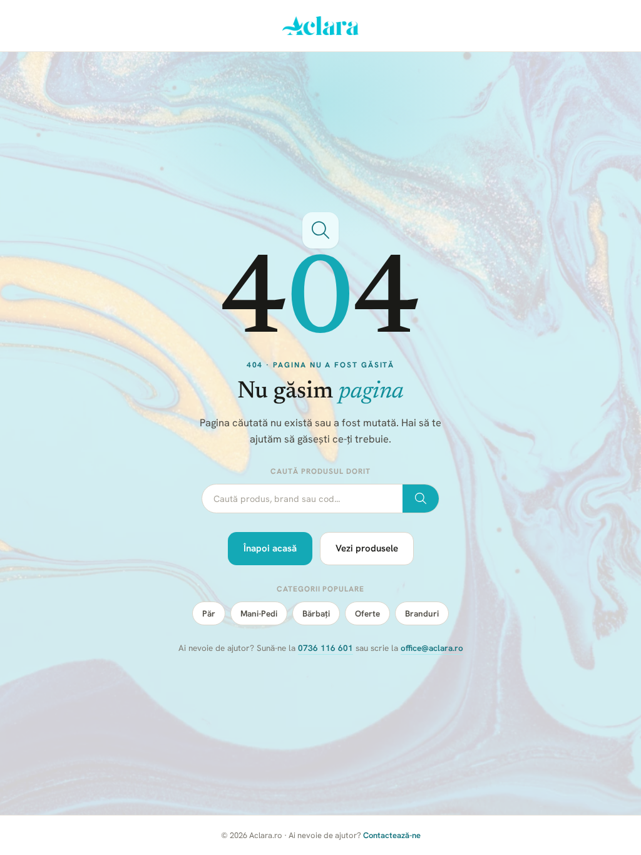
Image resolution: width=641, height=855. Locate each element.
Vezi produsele (367, 548)
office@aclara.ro (432, 647)
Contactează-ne (392, 835)
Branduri (422, 613)
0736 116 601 (325, 647)
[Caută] (421, 498)
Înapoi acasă (270, 548)
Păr (208, 613)
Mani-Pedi (258, 613)
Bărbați (316, 613)
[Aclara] (320, 25)
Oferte (367, 613)
